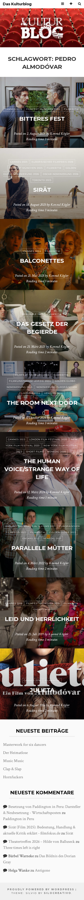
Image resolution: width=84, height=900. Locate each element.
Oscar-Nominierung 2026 (60, 174)
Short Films (35, 451)
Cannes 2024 (32, 251)
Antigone (42, 870)
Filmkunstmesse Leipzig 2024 (30, 381)
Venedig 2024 (53, 393)
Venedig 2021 (52, 538)
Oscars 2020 (41, 609)
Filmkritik (71, 109)
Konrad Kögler (60, 133)
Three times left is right (21, 847)
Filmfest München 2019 (43, 603)
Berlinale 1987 (32, 314)
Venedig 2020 (57, 451)
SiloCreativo (57, 893)
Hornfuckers (13, 777)
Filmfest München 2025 (26, 168)
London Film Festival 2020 (48, 439)
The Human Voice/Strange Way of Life (42, 469)
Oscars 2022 (30, 538)
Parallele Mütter (42, 548)
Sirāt (42, 189)
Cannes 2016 (32, 680)
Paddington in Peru (18, 818)
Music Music (13, 760)
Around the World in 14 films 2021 (30, 526)
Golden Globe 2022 (62, 532)
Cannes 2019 (13, 603)
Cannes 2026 (13, 109)
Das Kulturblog (17, 4)
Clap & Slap (12, 769)
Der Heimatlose (15, 752)
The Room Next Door (42, 402)
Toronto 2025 (41, 180)
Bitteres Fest (42, 118)
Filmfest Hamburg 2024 (32, 375)
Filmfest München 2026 (43, 109)
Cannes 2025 (19, 161)
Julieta (42, 690)
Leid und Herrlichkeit (42, 619)
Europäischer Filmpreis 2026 (52, 161)
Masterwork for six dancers (24, 744)
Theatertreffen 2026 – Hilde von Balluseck (41, 841)
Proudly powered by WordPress (40, 889)
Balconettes (42, 260)
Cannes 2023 (16, 439)
